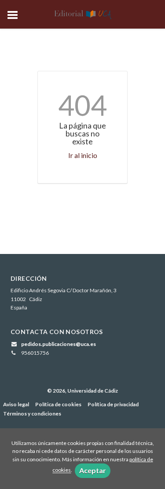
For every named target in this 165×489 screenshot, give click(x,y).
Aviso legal (16, 404)
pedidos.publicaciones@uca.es (58, 344)
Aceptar (92, 470)
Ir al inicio (82, 155)
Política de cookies (58, 404)
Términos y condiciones (32, 413)
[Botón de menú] (15, 15)
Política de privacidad (113, 404)
